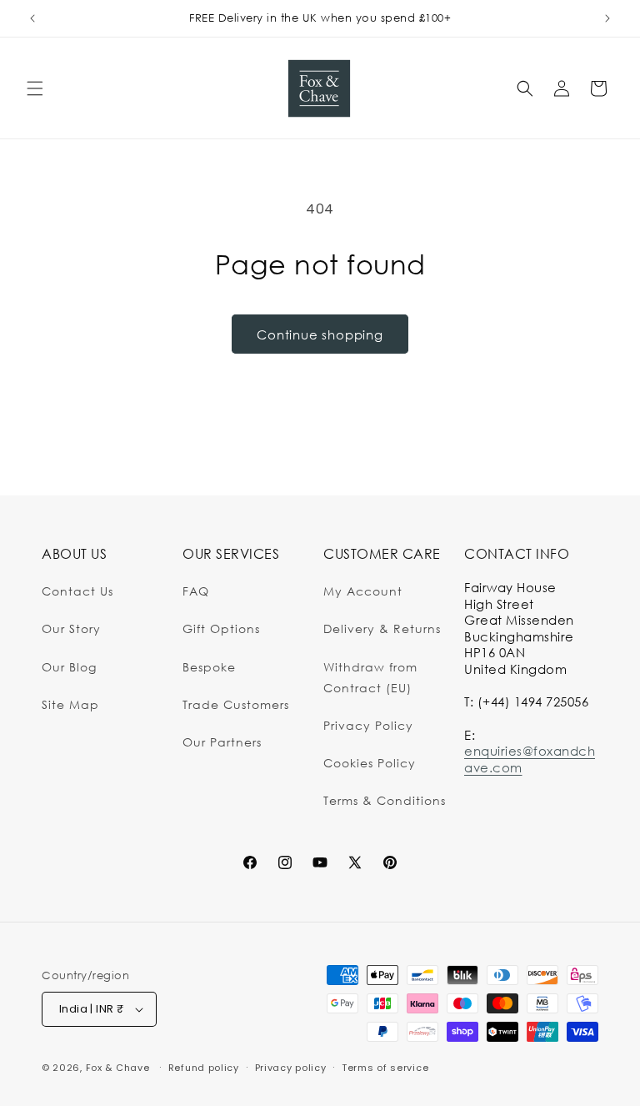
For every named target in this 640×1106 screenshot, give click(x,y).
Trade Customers (235, 704)
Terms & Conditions (384, 800)
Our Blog (69, 667)
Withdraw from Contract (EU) (370, 677)
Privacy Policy (368, 725)
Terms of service (385, 1067)
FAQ (195, 591)
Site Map (70, 704)
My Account (362, 591)
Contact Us (77, 591)
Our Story (71, 628)
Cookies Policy (369, 763)
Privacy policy (291, 1067)
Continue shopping (320, 334)
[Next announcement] (607, 18)
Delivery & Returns (382, 628)
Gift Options (221, 628)
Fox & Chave (118, 1067)
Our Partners (222, 742)
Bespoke (209, 667)
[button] (35, 88)
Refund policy (203, 1067)
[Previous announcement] (32, 18)
